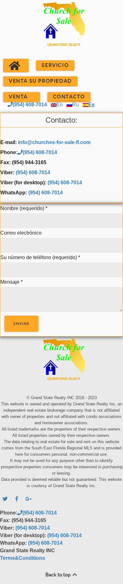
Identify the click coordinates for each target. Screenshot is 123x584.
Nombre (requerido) (23, 208)
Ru (75, 104)
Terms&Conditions (22, 558)
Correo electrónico (21, 233)
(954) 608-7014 (30, 104)
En (59, 104)
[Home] (16, 65)
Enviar (21, 323)
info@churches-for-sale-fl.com (54, 142)
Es (91, 104)
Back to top (58, 574)
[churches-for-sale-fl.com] (61, 31)
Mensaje (11, 282)
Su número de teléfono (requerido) (40, 257)
